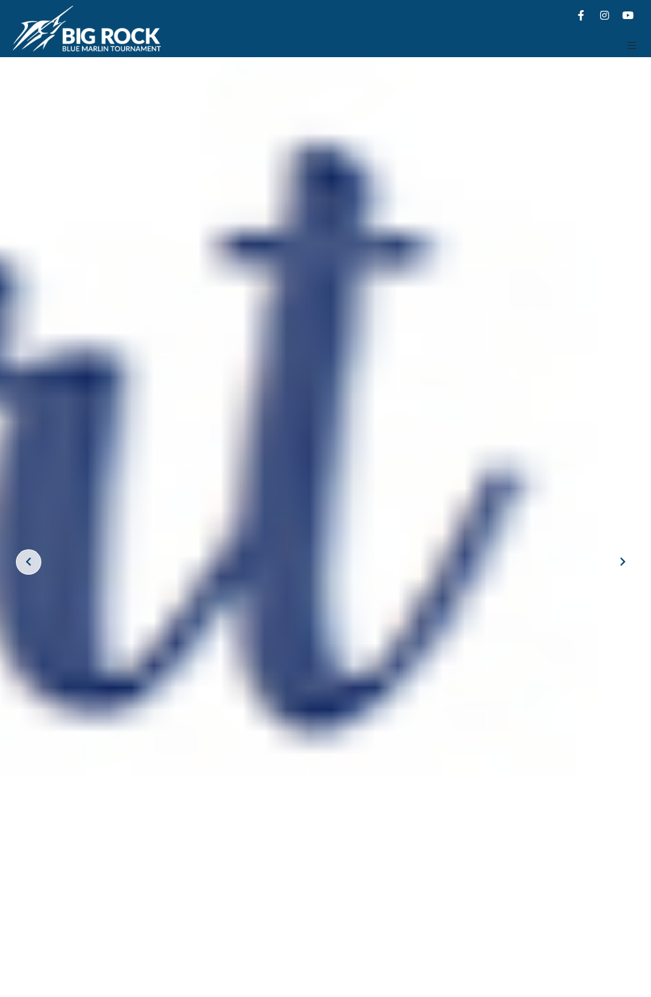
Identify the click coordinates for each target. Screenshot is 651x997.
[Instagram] (604, 15)
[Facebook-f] (581, 15)
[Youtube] (628, 15)
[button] (632, 45)
